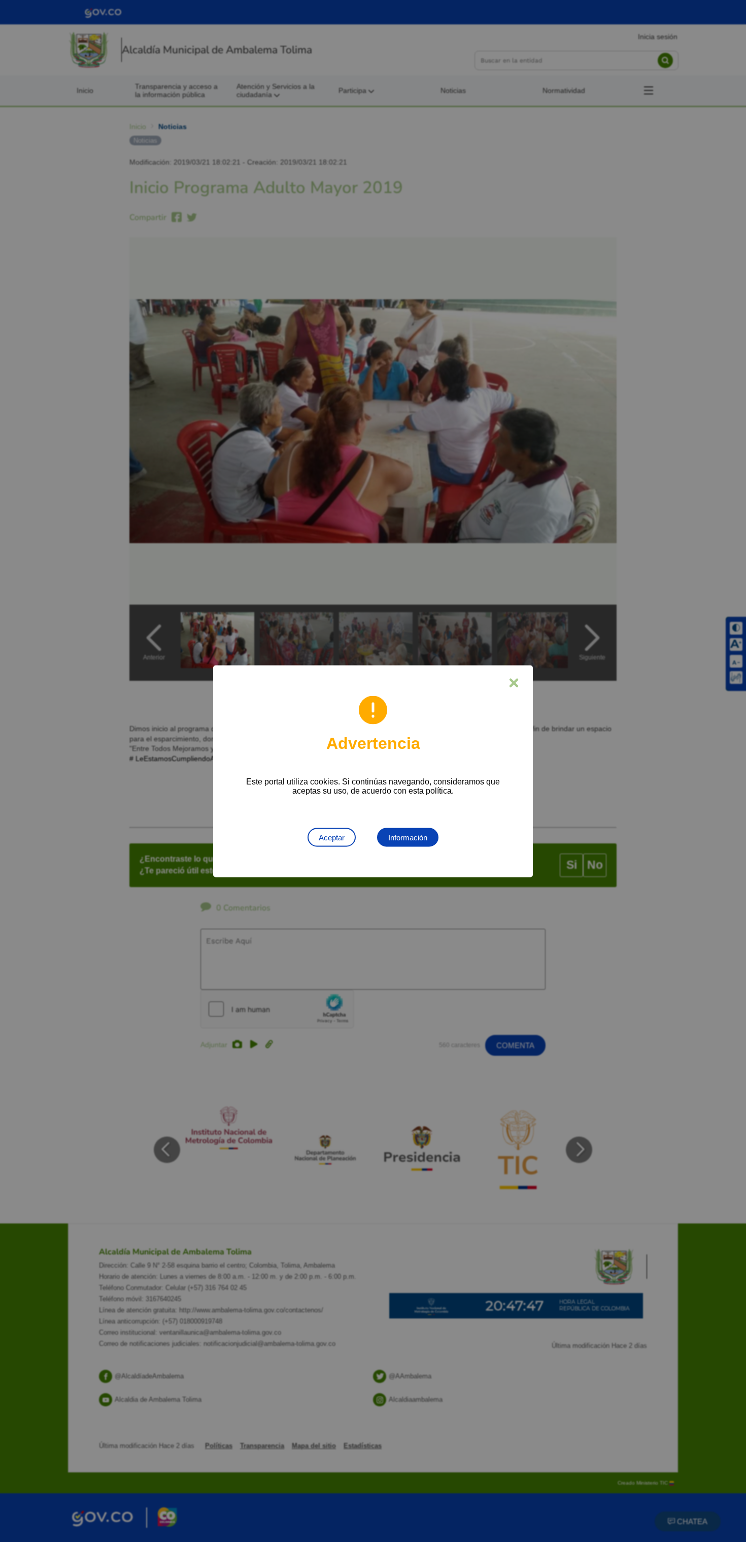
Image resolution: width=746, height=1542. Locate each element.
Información (407, 837)
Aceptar (332, 837)
